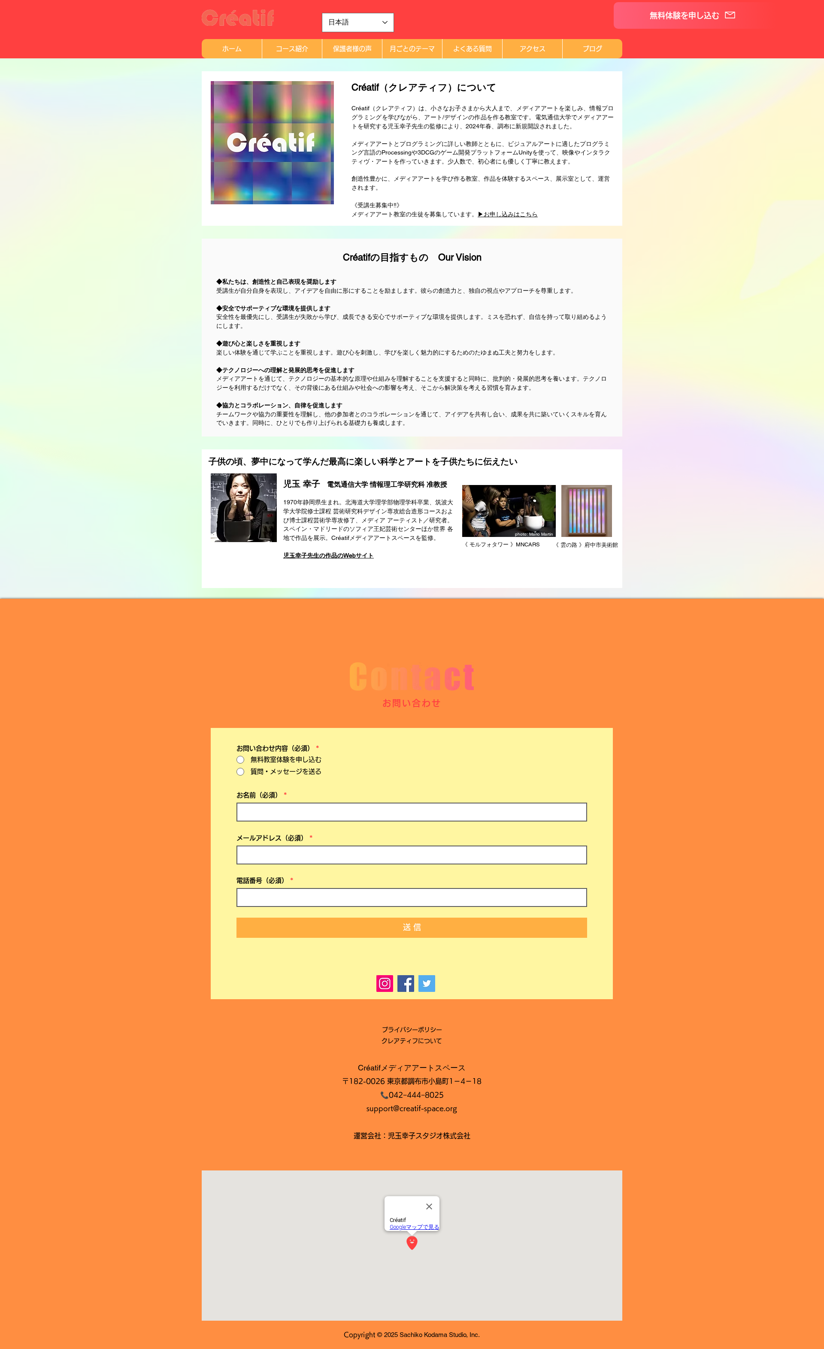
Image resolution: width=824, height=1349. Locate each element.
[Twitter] (426, 983)
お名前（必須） (259, 795)
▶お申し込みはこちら (508, 214)
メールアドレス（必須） (271, 838)
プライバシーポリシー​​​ (412, 1030)
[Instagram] (384, 983)
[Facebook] (405, 983)
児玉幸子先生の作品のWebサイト (328, 555)
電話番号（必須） (262, 880)
